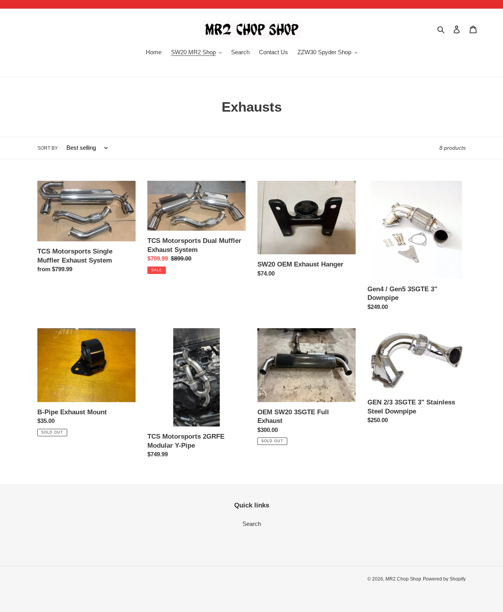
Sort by (47, 148)
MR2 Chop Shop (403, 579)
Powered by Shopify (444, 579)
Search (251, 523)
